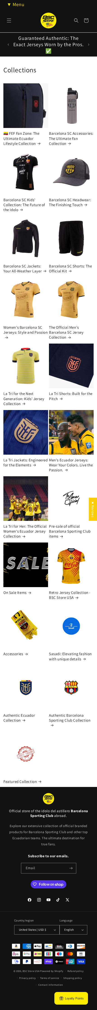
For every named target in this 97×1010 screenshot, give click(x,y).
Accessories (13, 653)
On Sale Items (15, 592)
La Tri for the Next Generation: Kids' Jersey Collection (23, 398)
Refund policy (75, 971)
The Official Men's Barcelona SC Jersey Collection (66, 332)
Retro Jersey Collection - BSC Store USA (69, 595)
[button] (9, 20)
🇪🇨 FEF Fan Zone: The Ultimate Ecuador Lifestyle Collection (21, 138)
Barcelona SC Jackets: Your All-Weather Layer (22, 269)
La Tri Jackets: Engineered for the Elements (25, 462)
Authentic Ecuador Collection (19, 718)
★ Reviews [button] (93, 509)
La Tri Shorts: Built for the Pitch (70, 396)
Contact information (50, 984)
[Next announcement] (89, 45)
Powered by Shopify (51, 971)
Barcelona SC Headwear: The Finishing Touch (70, 202)
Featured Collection (20, 781)
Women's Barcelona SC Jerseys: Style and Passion (25, 330)
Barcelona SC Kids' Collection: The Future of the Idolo (24, 204)
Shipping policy (72, 978)
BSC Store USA (31, 971)
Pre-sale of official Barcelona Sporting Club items (70, 531)
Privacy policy (27, 978)
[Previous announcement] (8, 45)
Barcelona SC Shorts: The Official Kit (70, 269)
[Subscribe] (71, 868)
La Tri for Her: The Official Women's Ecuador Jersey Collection (25, 531)
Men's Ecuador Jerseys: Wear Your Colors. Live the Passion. (71, 465)
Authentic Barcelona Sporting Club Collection (69, 718)
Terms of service (49, 978)
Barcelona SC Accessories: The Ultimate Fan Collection (71, 138)
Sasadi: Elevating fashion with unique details (70, 656)
